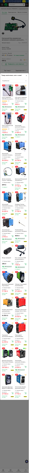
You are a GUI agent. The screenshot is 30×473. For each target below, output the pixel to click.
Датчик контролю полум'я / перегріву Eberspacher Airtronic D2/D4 (7, 180)
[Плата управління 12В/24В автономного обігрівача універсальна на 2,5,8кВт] (8, 90)
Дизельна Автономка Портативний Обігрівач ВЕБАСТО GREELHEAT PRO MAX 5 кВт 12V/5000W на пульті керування (7, 361)
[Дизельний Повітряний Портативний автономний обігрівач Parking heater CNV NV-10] (8, 277)
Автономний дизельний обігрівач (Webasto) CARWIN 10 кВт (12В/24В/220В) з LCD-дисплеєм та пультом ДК (20, 361)
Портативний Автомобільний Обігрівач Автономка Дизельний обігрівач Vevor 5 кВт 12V (20, 336)
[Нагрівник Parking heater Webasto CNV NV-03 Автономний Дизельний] (21, 197)
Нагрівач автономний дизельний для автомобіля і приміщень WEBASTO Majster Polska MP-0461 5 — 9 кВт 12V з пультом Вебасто (8, 310)
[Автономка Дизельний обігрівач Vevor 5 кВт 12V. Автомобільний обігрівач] (21, 303)
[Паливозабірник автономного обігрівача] (21, 223)
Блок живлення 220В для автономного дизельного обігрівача (20, 258)
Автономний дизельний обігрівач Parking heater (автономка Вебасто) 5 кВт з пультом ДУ (20, 126)
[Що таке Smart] (12, 109)
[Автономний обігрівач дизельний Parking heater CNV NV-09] (21, 380)
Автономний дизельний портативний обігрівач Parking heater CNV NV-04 (20, 154)
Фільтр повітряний (6, 257)
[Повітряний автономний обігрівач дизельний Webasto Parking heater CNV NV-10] (8, 328)
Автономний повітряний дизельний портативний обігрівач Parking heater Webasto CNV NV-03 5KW (7, 205)
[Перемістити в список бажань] (12, 85)
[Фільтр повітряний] (8, 251)
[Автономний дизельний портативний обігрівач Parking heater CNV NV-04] (21, 146)
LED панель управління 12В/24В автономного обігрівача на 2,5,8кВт (21, 98)
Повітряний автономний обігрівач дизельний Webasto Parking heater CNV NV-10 (7, 336)
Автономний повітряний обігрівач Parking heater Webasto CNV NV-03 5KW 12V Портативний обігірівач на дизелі (7, 154)
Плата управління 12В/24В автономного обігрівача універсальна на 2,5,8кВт (7, 98)
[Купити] (12, 104)
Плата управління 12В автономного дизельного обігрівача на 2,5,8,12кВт (7, 126)
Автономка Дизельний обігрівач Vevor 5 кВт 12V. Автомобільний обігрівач (20, 310)
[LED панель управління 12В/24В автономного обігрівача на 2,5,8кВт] (21, 90)
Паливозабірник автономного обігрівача (21, 230)
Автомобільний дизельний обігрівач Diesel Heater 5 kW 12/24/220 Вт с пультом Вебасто (8, 230)
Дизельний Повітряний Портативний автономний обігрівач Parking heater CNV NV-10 (7, 285)
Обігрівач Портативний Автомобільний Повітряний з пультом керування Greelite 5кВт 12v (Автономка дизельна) (20, 285)
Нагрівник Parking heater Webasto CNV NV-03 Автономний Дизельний (20, 205)
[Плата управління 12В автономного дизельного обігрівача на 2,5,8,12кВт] (8, 118)
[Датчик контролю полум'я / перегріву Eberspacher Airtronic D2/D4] (8, 172)
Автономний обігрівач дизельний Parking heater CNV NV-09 (20, 387)
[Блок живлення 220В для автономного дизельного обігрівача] (21, 251)
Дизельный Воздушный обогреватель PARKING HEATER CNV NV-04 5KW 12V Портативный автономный (21, 180)
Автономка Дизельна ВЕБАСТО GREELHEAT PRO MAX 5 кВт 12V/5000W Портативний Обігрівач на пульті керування (7, 387)
